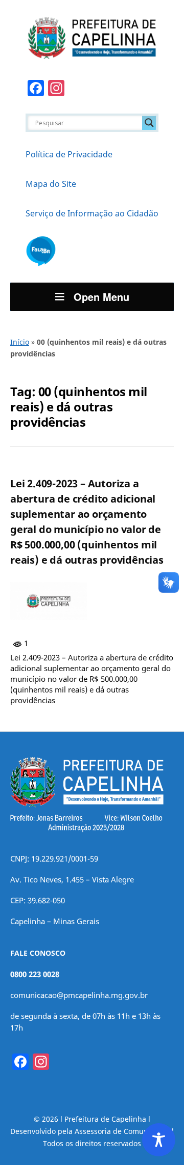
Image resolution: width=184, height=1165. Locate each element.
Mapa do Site (51, 183)
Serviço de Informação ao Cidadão (92, 213)
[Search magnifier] (149, 123)
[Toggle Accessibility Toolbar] (158, 1139)
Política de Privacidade (69, 154)
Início (19, 342)
